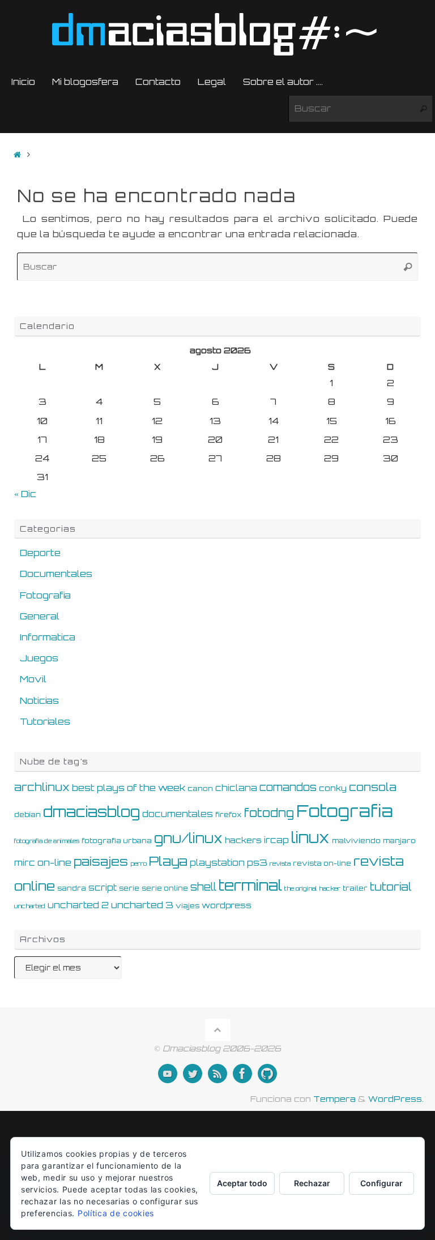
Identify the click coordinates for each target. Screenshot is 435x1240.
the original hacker (312, 888)
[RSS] (217, 1073)
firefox (228, 814)
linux (310, 837)
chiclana (236, 788)
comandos (288, 787)
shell (203, 886)
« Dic (25, 493)
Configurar (381, 1183)
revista (280, 863)
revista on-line (322, 862)
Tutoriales (45, 721)
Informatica (47, 637)
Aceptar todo (242, 1183)
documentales (177, 814)
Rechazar (312, 1183)
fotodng (269, 812)
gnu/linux (188, 838)
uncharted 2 (78, 905)
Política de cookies (116, 1213)
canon (200, 788)
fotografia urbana (117, 840)
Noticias (39, 700)
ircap (276, 840)
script (102, 887)
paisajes (101, 861)
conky (333, 788)
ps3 (257, 862)
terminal (250, 885)
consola (372, 787)
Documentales (56, 573)
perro (138, 863)
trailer (355, 887)
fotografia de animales (46, 841)
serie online (165, 887)
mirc (24, 862)
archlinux (42, 787)
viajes (187, 905)
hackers (243, 840)
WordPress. (396, 1098)
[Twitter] (192, 1073)
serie (129, 887)
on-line (54, 862)
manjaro (399, 840)
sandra (71, 887)
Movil (33, 679)
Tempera (334, 1098)
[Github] (267, 1073)
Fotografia (45, 595)
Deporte (40, 552)
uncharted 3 (142, 904)
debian (27, 814)
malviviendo (356, 840)
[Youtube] (167, 1073)
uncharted (29, 906)
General (39, 616)
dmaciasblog (91, 811)
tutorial (391, 886)
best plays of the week (128, 787)
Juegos (39, 658)
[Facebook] (242, 1073)
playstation (217, 862)
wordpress (226, 905)
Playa (168, 861)
